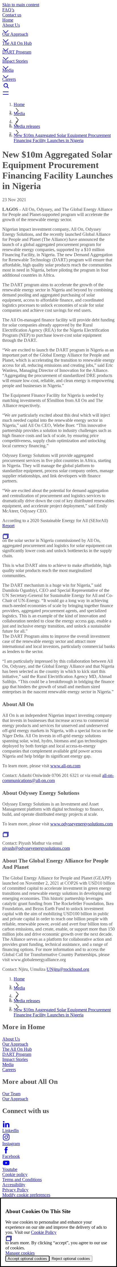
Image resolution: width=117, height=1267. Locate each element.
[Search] (58, 86)
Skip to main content (20, 4)
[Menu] (58, 94)
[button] (58, 27)
